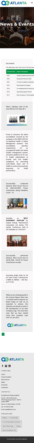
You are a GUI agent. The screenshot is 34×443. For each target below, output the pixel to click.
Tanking (18, 426)
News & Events (5, 379)
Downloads (4, 385)
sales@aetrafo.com (10, 409)
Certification (4, 387)
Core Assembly (14, 418)
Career (3, 374)
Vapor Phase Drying (7, 426)
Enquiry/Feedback (6, 377)
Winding (4, 418)
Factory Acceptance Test (9, 430)
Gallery (3, 382)
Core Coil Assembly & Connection (11, 422)
